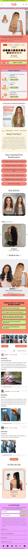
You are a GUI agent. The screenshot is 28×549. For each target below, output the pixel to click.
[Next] (26, 484)
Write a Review (22, 346)
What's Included (9, 130)
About (3, 130)
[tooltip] (6, 386)
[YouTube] (24, 546)
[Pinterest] (12, 546)
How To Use (16, 130)
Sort (14, 350)
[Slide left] (1, 116)
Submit (24, 511)
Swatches (9, 221)
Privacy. (4, 526)
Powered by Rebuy (14, 500)
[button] (1, 4)
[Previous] (1, 484)
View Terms (23, 524)
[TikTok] (20, 546)
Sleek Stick (12, 83)
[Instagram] (16, 546)
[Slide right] (27, 116)
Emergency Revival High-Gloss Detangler (17, 75)
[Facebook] (7, 546)
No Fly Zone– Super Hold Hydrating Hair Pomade (18, 92)
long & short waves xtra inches (13, 290)
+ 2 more (13, 451)
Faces (3, 221)
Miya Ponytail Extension (14, 492)
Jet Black (14, 56)
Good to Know (23, 130)
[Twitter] (3, 546)
